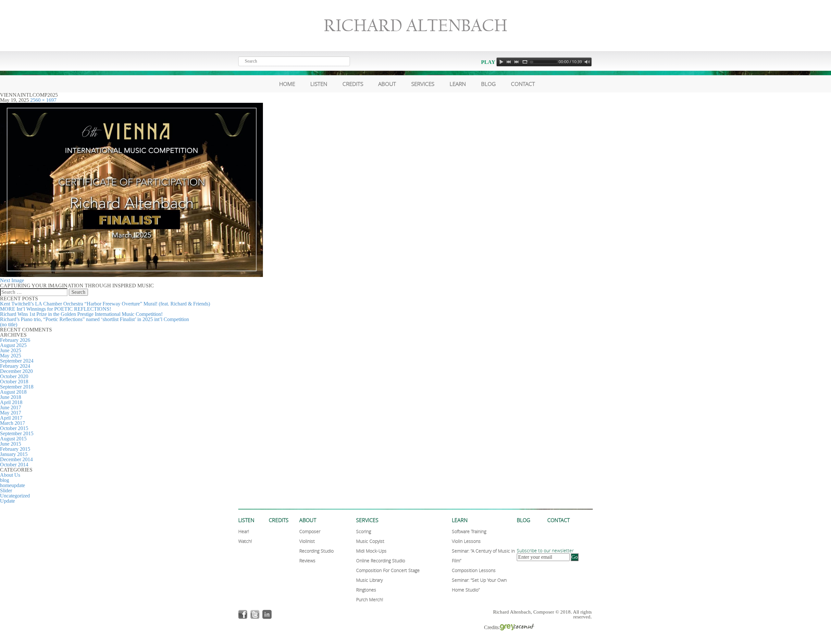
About (387, 84)
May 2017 (10, 412)
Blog (488, 84)
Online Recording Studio (380, 560)
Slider (6, 490)
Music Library (369, 580)
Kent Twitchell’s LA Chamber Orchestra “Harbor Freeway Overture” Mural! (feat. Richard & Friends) (105, 303)
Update (7, 501)
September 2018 (16, 386)
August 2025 (13, 345)
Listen (318, 84)
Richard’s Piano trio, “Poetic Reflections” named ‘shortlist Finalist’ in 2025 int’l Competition (94, 319)
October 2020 (14, 376)
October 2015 (14, 428)
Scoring (363, 531)
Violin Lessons (466, 541)
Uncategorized (15, 495)
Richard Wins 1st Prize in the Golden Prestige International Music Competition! (81, 314)
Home (287, 84)
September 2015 (16, 433)
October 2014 (14, 464)
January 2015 (14, 454)
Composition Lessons (474, 570)
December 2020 (16, 371)
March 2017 (12, 423)
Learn (458, 84)
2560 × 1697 (43, 100)
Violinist (307, 541)
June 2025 (10, 350)
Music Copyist (370, 541)
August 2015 (13, 438)
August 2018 (13, 392)
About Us (10, 475)
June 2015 (10, 444)
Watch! (245, 541)
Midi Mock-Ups (371, 551)
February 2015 (15, 449)
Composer (309, 531)
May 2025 (10, 355)
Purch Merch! (369, 599)
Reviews (307, 560)
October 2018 (14, 381)
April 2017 (11, 418)
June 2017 (10, 407)
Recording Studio (316, 551)
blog (4, 480)
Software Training (469, 531)
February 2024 (15, 366)
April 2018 (11, 402)
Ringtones (366, 590)
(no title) (8, 324)
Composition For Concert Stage (388, 570)
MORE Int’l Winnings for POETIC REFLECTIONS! (55, 309)
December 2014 (16, 459)
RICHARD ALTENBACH (415, 26)
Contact (523, 84)
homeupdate (12, 485)
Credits (352, 84)
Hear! (243, 531)
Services (422, 84)
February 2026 (15, 340)
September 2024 (16, 361)
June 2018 (10, 397)
